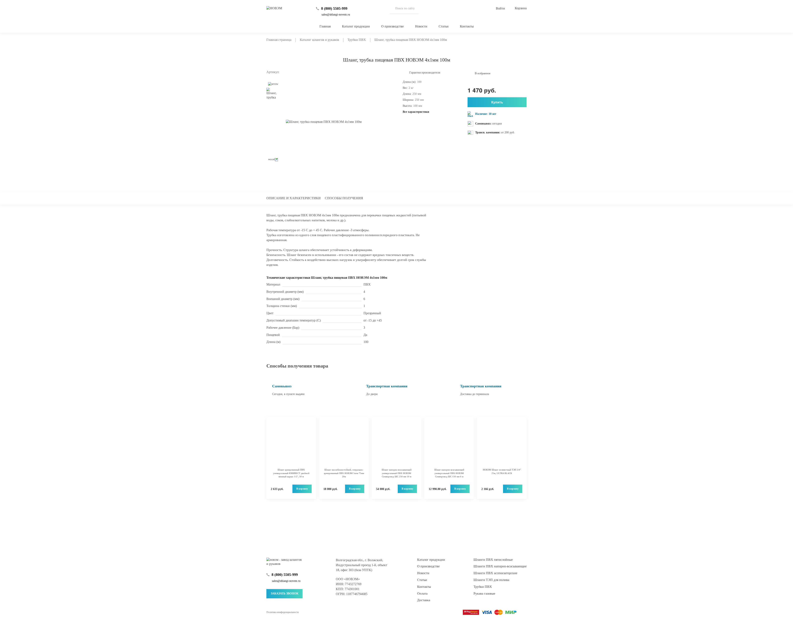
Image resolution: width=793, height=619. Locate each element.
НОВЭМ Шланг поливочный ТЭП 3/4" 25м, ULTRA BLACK (502, 471)
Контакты (467, 26)
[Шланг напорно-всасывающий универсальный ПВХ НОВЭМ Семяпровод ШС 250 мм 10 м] (396, 444)
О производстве (392, 26)
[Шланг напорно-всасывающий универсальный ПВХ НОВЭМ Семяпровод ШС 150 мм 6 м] (449, 444)
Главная (325, 26)
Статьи (444, 26)
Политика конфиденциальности (282, 612)
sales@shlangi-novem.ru (336, 14)
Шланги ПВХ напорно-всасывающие (500, 566)
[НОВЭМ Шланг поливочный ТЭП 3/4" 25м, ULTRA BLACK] (501, 444)
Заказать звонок (284, 593)
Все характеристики (416, 111)
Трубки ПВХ (483, 586)
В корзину (302, 488)
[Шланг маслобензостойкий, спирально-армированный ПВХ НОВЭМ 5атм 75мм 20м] (343, 444)
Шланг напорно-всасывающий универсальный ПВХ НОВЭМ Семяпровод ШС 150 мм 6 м (449, 473)
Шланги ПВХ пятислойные (493, 559)
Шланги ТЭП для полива (491, 580)
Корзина (521, 8)
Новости (421, 26)
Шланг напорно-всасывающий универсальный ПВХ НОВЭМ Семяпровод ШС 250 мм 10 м (397, 473)
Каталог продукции (356, 26)
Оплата (422, 593)
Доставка (423, 600)
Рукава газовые (484, 593)
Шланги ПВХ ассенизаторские (495, 573)
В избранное (482, 73)
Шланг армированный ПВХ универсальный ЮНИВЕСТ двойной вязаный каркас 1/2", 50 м (291, 473)
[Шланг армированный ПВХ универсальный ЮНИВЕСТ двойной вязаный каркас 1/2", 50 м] (291, 444)
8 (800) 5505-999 (334, 8)
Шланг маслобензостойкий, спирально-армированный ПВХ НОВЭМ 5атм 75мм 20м (344, 473)
